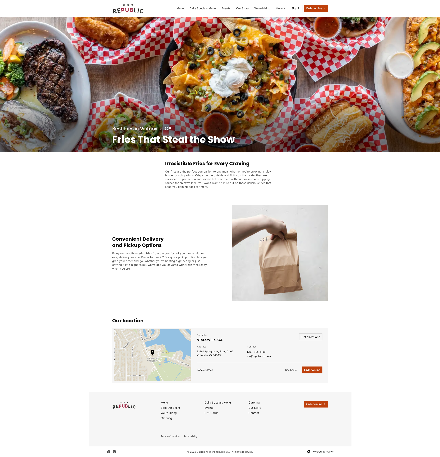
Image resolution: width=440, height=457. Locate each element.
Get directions (311, 337)
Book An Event (170, 407)
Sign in (295, 8)
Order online (312, 370)
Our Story (242, 8)
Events (226, 8)
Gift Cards (211, 413)
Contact (253, 413)
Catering (254, 402)
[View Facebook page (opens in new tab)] (109, 452)
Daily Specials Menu (202, 8)
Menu (180, 8)
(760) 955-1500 (256, 352)
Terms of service (170, 436)
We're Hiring (262, 8)
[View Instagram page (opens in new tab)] (114, 452)
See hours (291, 369)
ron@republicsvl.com (259, 356)
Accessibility (191, 436)
